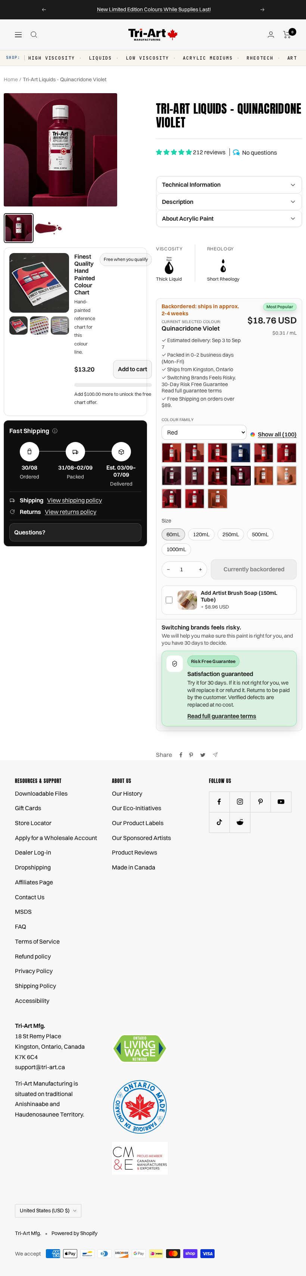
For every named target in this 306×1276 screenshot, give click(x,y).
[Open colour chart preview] (39, 283)
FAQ (20, 926)
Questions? (30, 532)
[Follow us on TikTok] (219, 822)
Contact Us (29, 897)
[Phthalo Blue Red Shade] (241, 453)
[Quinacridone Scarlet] (217, 476)
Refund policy (33, 956)
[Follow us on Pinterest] (260, 802)
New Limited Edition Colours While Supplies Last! (154, 9)
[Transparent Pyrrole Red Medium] (195, 499)
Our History (127, 793)
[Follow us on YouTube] (281, 802)
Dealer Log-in (33, 852)
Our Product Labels (137, 823)
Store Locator (33, 823)
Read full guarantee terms (192, 391)
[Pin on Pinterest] (191, 755)
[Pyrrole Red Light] (264, 453)
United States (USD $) (44, 1210)
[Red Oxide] (264, 476)
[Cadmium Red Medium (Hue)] (172, 453)
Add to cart (132, 369)
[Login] (271, 34)
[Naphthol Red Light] (195, 453)
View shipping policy (74, 500)
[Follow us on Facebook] (219, 802)
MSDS (23, 911)
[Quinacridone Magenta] (172, 476)
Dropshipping (33, 867)
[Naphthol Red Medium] (217, 453)
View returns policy (70, 511)
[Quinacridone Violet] (241, 476)
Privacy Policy (34, 971)
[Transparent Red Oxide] (217, 499)
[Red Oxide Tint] (287, 476)
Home (11, 79)
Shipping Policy (35, 985)
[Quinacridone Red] (195, 476)
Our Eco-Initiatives (136, 808)
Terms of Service (37, 941)
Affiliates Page (34, 882)
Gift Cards (28, 808)
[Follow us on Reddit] (240, 822)
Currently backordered (254, 569)
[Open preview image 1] (18, 325)
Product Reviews (134, 852)
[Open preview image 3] (60, 325)
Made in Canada (133, 867)
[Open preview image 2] (39, 325)
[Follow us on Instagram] (240, 802)
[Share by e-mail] (215, 754)
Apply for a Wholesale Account (56, 837)
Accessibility (32, 1000)
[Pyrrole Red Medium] (287, 453)
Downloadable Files (41, 793)
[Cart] (287, 34)
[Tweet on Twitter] (203, 755)
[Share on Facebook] (180, 755)
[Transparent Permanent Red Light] (172, 499)
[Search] (34, 34)
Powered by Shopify (74, 1233)
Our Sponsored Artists (141, 837)
